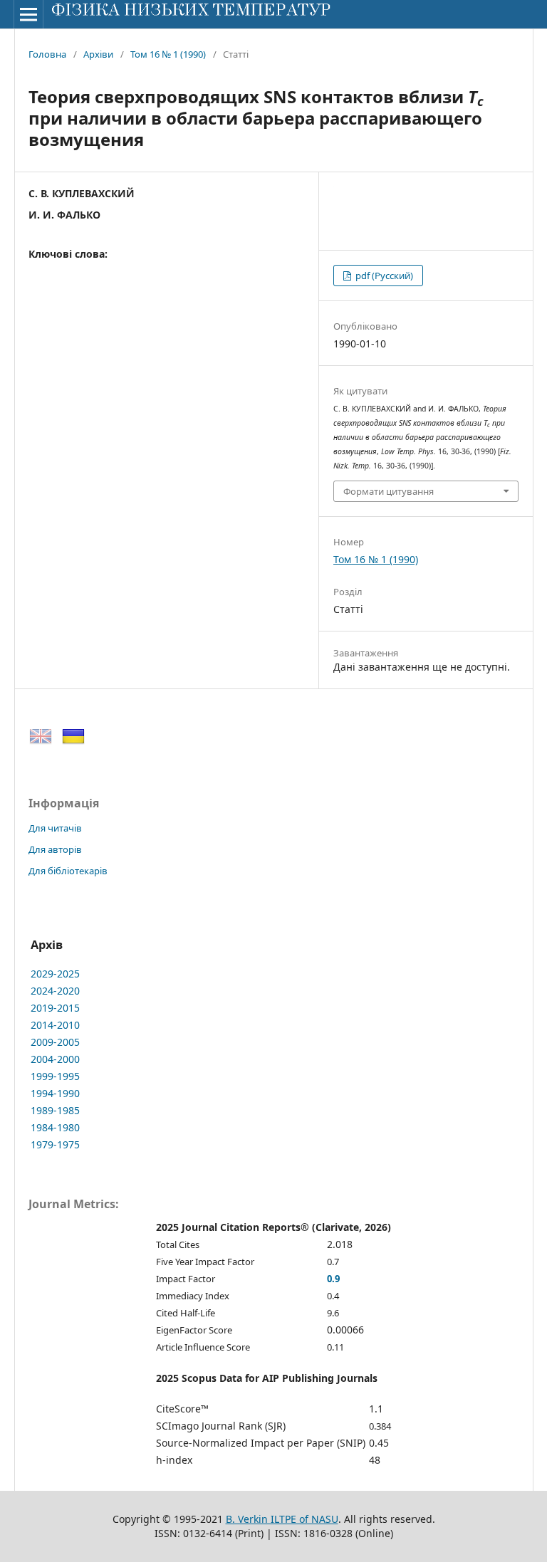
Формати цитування (388, 491)
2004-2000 (55, 1059)
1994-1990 (55, 1093)
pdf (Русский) (383, 275)
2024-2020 (55, 990)
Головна (47, 54)
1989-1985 (55, 1110)
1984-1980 (55, 1127)
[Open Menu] (28, 14)
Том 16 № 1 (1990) (168, 54)
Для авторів (55, 849)
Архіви (98, 54)
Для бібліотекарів (68, 870)
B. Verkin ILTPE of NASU (282, 1519)
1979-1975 (55, 1144)
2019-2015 (55, 1008)
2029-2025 (55, 973)
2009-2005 (55, 1042)
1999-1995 (55, 1076)
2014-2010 (55, 1025)
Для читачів (55, 828)
